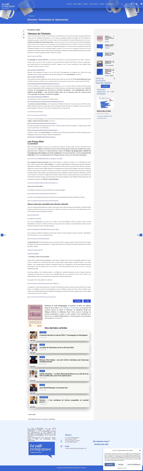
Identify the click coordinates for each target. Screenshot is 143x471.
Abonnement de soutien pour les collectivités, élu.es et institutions (109, 71)
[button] (140, 450)
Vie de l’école (93, 4)
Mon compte (109, 4)
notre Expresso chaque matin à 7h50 (42, 438)
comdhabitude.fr (102, 118)
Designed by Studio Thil (80, 467)
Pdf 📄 (87, 301)
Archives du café (101, 444)
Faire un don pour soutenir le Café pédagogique (109, 54)
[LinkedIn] (136, 3)
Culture (101, 4)
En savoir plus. (57, 318)
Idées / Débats (77, 4)
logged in (39, 419)
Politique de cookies (122, 468)
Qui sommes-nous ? (101, 441)
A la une (69, 4)
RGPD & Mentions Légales (66, 467)
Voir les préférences (133, 464)
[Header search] (122, 4)
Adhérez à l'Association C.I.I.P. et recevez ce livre (109, 38)
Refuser (120, 464)
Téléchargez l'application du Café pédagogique (105, 92)
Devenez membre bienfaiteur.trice (109, 45)
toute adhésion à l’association (69, 308)
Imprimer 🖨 (77, 301)
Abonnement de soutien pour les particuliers (109, 62)
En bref (85, 4)
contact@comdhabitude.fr (104, 116)
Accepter (110, 464)
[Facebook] (131, 3)
